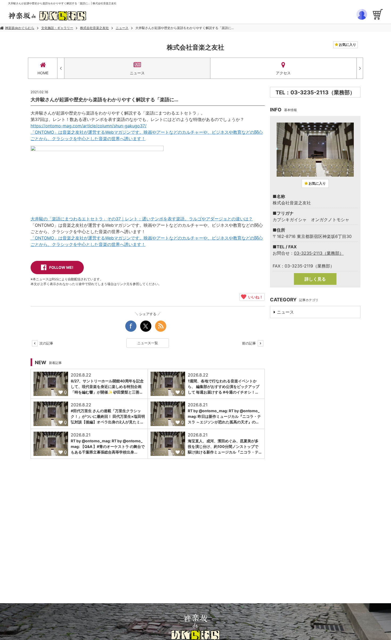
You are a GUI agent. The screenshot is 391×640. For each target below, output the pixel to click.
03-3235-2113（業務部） (319, 253)
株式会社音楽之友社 (94, 28)
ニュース (122, 28)
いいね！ (254, 297)
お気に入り (347, 44)
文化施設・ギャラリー (57, 28)
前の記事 (249, 343)
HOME (43, 73)
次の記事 (45, 343)
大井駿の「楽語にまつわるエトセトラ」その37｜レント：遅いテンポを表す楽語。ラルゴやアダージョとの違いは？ (142, 218)
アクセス (283, 73)
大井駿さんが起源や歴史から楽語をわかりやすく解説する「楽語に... (184, 28)
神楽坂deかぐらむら (19, 28)
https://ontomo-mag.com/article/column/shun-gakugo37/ (89, 125)
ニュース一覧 (147, 343)
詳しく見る (315, 279)
